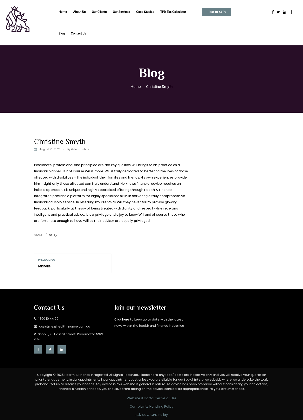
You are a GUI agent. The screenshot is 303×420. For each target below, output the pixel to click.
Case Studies (145, 12)
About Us (79, 12)
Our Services (121, 12)
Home (63, 12)
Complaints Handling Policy (152, 406)
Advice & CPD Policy (151, 414)
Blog (62, 33)
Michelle (44, 266)
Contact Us (78, 33)
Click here (122, 319)
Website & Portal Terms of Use (151, 398)
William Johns (80, 149)
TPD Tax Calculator (173, 12)
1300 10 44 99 (216, 12)
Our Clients (99, 12)
